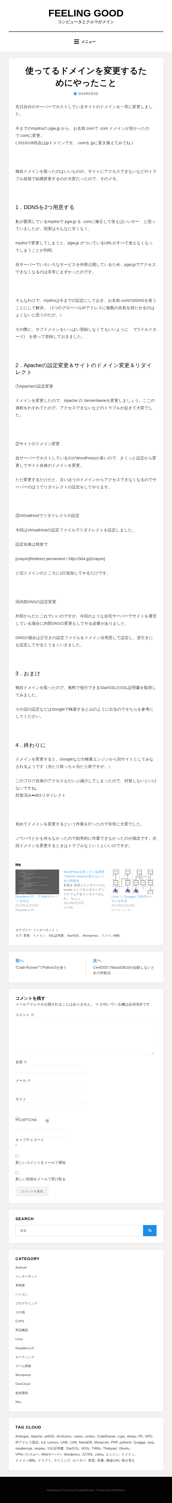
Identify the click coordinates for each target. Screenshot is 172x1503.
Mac (18, 1402)
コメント (24, 1015)
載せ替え (128, 1460)
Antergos (22, 1436)
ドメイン (39, 935)
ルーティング (24, 1357)
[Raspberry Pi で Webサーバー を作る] (37, 882)
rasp (150, 1442)
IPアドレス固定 (27, 1442)
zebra (99, 1454)
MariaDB (85, 1442)
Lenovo (52, 1442)
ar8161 (49, 1436)
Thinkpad (109, 1448)
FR (140, 1436)
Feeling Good (86, 13)
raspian (39, 1448)
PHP (114, 1442)
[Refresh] (47, 1120)
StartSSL (73, 935)
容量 (100, 1460)
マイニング (62, 1460)
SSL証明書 (56, 935)
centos (90, 1436)
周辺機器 (21, 1330)
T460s (96, 1448)
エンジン (112, 1454)
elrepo (131, 1436)
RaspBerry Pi (24, 1348)
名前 (21, 1062)
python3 (125, 1442)
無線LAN (112, 1460)
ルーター (79, 1460)
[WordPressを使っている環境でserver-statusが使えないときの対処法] (88, 890)
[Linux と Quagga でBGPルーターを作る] (133, 882)
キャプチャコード (29, 1140)
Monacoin (101, 1442)
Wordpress (90, 935)
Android (20, 1267)
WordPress (118, 1490)
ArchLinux (64, 1436)
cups (121, 1436)
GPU (148, 1436)
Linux (19, 1339)
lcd (43, 1442)
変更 (27, 935)
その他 (20, 1312)
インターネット (44, 930)
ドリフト (44, 1460)
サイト (20, 1099)
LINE (64, 1442)
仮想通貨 (21, 1393)
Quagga (139, 1442)
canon (78, 1436)
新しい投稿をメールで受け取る (40, 1179)
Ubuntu (124, 1448)
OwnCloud (22, 1384)
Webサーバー (51, 1454)
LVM (73, 1442)
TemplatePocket (84, 1490)
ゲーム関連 (23, 1366)
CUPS (19, 1321)
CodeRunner (106, 1436)
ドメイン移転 (110, 935)
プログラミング (26, 1303)
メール (23, 1080)
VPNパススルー (27, 1454)
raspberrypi (23, 1448)
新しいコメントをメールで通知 (40, 1162)
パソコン (21, 1294)
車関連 (20, 1285)
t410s (85, 1448)
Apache (36, 1436)
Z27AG (87, 1454)
